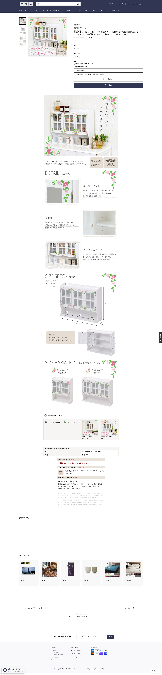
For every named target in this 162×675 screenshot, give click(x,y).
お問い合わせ (54, 657)
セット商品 (79, 27)
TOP (75, 23)
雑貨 (36, 10)
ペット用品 (77, 10)
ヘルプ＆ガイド (111, 4)
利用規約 (103, 669)
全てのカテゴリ (116, 10)
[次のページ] (23, 55)
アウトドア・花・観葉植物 (50, 10)
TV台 (78, 24)
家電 (86, 10)
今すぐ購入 (108, 85)
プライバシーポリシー (92, 669)
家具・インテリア (25, 10)
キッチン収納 (80, 25)
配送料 (80, 74)
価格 (75, 45)
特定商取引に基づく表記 (57, 654)
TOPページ (54, 650)
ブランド (94, 10)
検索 (52, 659)
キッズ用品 (66, 10)
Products (79, 23)
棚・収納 (79, 30)
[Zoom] (47, 37)
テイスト (104, 10)
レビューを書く (130, 608)
